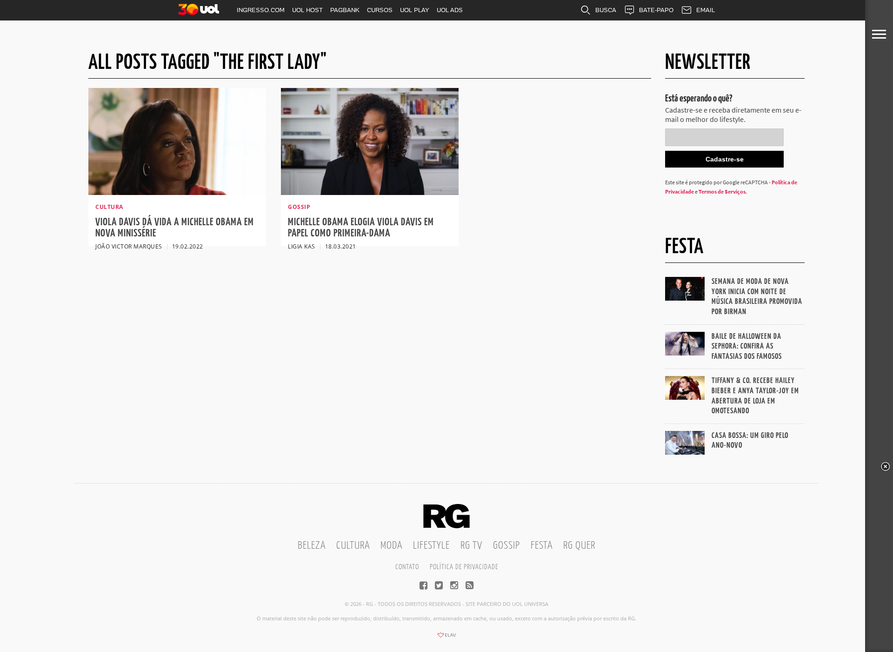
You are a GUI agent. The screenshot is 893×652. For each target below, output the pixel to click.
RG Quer (579, 545)
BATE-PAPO (656, 10)
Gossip (506, 545)
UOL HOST (307, 10)
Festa (542, 545)
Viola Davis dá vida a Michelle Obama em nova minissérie (174, 228)
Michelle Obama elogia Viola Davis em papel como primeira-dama (361, 228)
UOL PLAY (414, 10)
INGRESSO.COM (261, 10)
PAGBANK (345, 10)
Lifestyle (431, 545)
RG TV (471, 545)
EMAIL (705, 10)
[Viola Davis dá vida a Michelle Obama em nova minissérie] (177, 192)
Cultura (353, 545)
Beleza (312, 545)
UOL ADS (450, 10)
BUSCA (605, 10)
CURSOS (380, 10)
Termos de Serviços (722, 191)
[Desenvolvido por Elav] (446, 638)
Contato (407, 567)
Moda (391, 545)
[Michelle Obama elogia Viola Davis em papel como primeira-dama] (370, 192)
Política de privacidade (464, 567)
